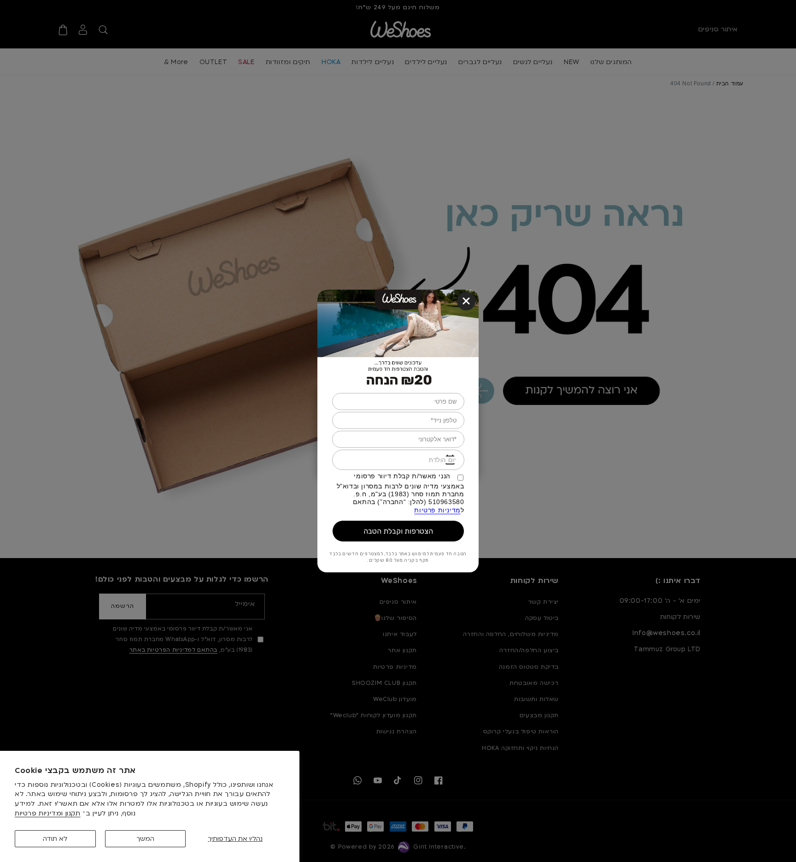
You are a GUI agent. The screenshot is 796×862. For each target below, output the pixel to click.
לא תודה (55, 838)
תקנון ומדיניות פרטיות (48, 813)
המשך (145, 838)
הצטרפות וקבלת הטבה (398, 531)
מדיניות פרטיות (437, 510)
